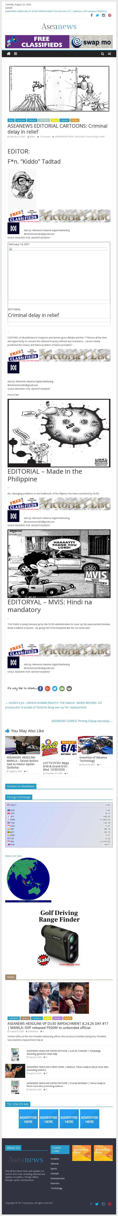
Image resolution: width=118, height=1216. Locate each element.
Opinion (64, 120)
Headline (55, 1158)
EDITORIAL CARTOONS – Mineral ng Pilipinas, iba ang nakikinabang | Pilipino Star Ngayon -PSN (53, 11)
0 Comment (45, 136)
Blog (11, 120)
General (25, 1018)
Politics (75, 120)
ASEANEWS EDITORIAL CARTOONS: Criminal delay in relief (79, 136)
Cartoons (21, 120)
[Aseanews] (8, 53)
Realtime (22, 901)
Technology (56, 1188)
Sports (54, 1168)
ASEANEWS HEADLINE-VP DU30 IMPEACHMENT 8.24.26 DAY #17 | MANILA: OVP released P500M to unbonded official (58, 1025)
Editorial (32, 120)
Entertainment (58, 1178)
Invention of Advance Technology (93, 759)
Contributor (33, 1031)
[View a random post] (109, 53)
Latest (54, 120)
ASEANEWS (13, 1018)
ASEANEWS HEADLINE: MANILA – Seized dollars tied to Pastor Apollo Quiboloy (22, 762)
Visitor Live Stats (13, 855)
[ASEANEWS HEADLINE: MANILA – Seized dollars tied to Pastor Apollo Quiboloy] (22, 738)
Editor (32, 136)
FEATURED (43, 120)
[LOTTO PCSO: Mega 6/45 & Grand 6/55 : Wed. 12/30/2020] (59, 738)
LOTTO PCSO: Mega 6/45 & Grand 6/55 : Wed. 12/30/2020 (56, 766)
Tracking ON (33, 901)
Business (55, 1183)
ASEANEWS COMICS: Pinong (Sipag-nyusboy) (82, 721)
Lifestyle (57, 1018)
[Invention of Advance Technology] (95, 738)
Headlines (37, 1018)
